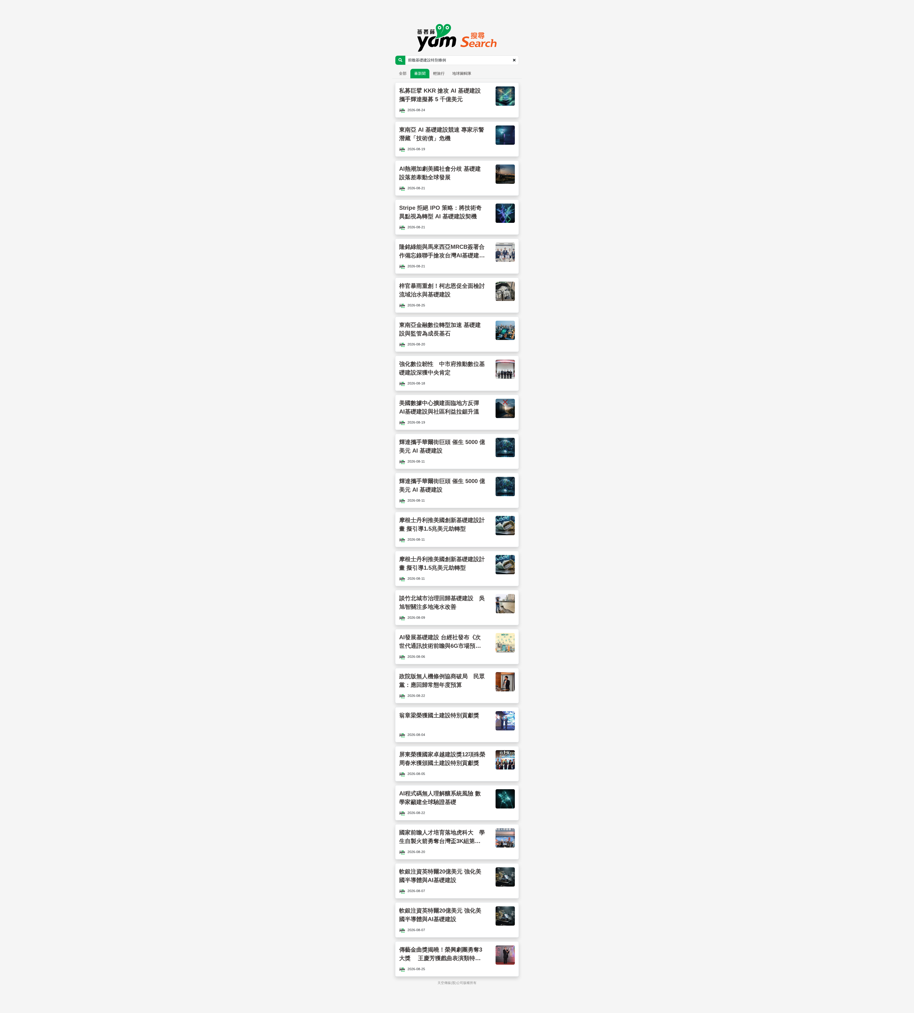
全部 (403, 73)
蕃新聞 (420, 73)
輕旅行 (439, 73)
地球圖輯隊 (461, 73)
